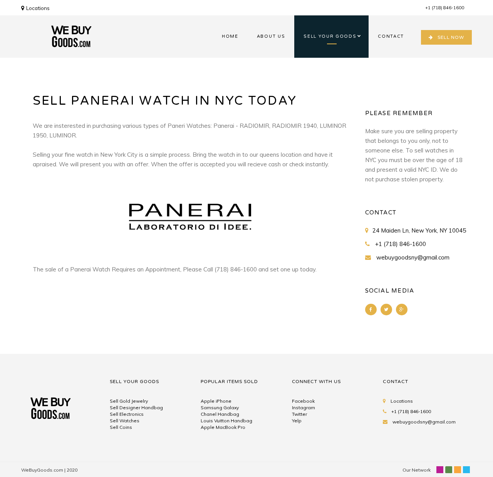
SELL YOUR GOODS (330, 36)
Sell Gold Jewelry (129, 401)
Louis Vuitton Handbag (226, 420)
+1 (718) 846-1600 (444, 7)
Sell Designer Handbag (136, 407)
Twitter (299, 414)
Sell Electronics (127, 414)
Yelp (297, 420)
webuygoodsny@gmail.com (412, 257)
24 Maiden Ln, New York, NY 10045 (419, 230)
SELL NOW (451, 37)
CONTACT (391, 36)
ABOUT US (271, 36)
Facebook (303, 401)
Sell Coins (121, 427)
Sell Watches (124, 420)
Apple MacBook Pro (223, 427)
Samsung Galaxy (220, 407)
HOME (230, 36)
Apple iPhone (216, 401)
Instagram (303, 407)
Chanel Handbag (220, 414)
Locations (38, 8)
